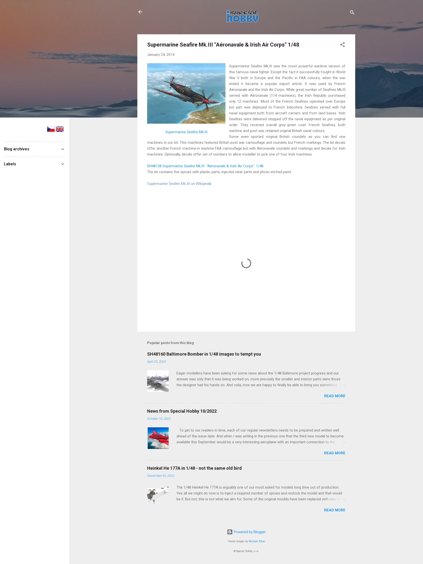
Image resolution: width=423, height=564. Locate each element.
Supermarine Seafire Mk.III (186, 132)
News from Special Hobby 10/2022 (182, 411)
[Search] (352, 13)
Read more (334, 396)
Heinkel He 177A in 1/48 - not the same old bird (194, 468)
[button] (342, 45)
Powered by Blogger (249, 532)
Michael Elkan (257, 541)
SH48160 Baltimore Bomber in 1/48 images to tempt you (204, 354)
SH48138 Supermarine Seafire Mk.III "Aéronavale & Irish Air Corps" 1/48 (205, 166)
